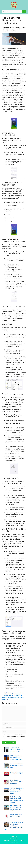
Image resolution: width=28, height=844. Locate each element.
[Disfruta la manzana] (14, 4)
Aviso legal (14, 836)
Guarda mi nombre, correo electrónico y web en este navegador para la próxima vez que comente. (14, 736)
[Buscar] (24, 11)
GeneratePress (14, 841)
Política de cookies (14, 838)
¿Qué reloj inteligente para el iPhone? (14, 693)
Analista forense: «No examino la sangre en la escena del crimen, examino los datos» (13, 697)
